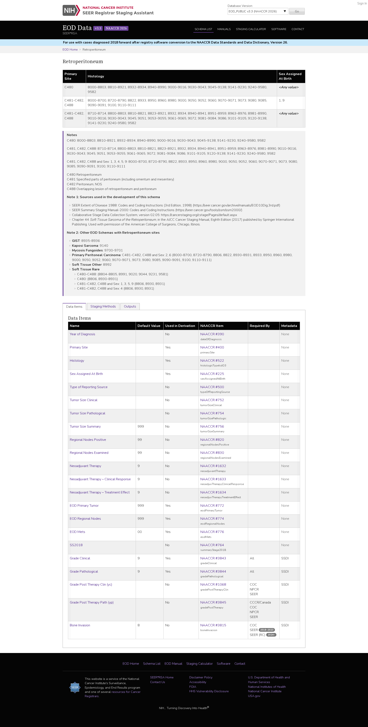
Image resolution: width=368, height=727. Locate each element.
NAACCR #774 (212, 518)
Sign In (362, 3)
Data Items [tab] (74, 306)
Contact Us (157, 682)
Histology (77, 360)
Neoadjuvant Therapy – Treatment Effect (100, 492)
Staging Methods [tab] (103, 306)
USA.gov (254, 696)
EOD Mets (77, 532)
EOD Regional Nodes (85, 518)
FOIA (192, 687)
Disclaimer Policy (200, 677)
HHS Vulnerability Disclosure (209, 691)
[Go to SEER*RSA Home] (111, 10)
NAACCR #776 (212, 532)
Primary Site (79, 347)
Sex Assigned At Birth (86, 373)
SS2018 (76, 545)
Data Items (79, 318)
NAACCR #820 (212, 439)
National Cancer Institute (265, 691)
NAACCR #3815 (213, 625)
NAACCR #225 (212, 373)
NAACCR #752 (212, 400)
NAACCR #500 (212, 387)
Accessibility (197, 682)
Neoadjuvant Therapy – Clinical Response (100, 479)
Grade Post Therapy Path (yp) (92, 602)
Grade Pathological (84, 571)
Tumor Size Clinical (83, 400)
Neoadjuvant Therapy (85, 466)
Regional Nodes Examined (89, 452)
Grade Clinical (80, 558)
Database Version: (240, 6)
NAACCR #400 (212, 347)
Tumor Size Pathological (87, 413)
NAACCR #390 (212, 334)
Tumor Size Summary (85, 426)
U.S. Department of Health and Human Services (269, 679)
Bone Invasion (80, 625)
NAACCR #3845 (213, 602)
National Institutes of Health (267, 687)
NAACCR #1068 (213, 584)
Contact (298, 29)
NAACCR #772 (212, 505)
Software (278, 29)
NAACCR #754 (212, 413)
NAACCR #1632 (213, 466)
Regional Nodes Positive (88, 439)
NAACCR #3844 (213, 571)
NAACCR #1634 (213, 492)
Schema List (203, 29)
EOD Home (70, 49)
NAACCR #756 (212, 426)
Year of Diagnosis (82, 334)
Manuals (224, 29)
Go (297, 11)
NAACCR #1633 (213, 479)
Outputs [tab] (130, 306)
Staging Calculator (251, 29)
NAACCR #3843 (213, 558)
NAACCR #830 (212, 452)
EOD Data (95, 28)
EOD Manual (173, 664)
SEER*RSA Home (162, 677)
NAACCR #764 (212, 545)
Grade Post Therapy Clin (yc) (91, 584)
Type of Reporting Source (89, 387)
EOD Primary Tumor (84, 505)
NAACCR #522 (212, 360)
